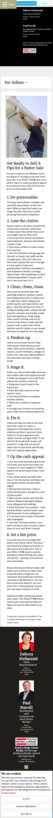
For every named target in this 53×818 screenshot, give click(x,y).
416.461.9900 (34, 17)
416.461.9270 (28, 672)
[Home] (26, 51)
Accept (26, 799)
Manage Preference (26, 806)
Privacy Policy (8, 792)
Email (25, 19)
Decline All (26, 814)
